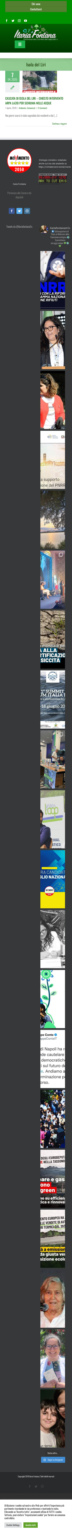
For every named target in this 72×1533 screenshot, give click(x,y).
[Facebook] (12, 211)
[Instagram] (27, 211)
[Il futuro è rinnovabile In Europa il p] (52, 1179)
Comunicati (31, 108)
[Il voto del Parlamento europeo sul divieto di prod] (52, 1239)
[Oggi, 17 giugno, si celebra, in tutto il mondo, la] (52, 640)
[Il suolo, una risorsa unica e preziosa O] (52, 340)
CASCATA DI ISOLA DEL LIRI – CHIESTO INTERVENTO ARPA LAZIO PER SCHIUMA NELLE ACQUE (34, 100)
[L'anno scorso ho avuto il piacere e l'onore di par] (52, 819)
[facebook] (6, 20)
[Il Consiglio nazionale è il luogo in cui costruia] (52, 879)
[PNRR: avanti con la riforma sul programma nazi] (52, 280)
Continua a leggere (59, 123)
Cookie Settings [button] (13, 1525)
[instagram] (19, 20)
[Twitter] (19, 211)
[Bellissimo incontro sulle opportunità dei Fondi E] (52, 759)
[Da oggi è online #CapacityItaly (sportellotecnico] (52, 460)
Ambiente (22, 108)
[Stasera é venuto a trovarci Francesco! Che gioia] (52, 1418)
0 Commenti (42, 108)
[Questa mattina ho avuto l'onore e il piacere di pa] (52, 580)
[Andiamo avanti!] (52, 1059)
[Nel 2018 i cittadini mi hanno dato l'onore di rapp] (52, 400)
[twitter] (13, 20)
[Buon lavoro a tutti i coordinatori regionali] (52, 1119)
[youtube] (25, 20)
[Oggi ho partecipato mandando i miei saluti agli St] (52, 939)
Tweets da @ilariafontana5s (19, 226)
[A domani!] (52, 699)
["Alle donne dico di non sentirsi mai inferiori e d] (52, 1299)
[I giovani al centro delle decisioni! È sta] (52, 999)
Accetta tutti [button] (31, 1525)
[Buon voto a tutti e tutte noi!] (52, 1358)
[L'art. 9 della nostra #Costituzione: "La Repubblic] (52, 520)
